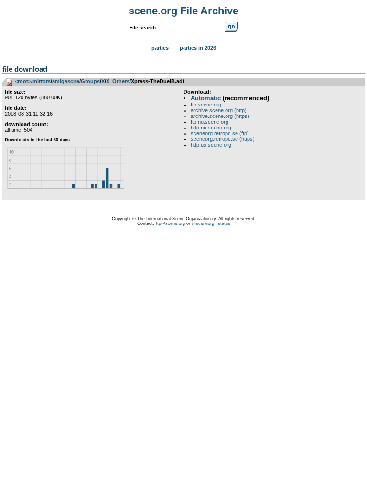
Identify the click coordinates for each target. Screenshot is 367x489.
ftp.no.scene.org (209, 122)
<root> (23, 81)
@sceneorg (203, 223)
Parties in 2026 (198, 48)
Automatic (206, 98)
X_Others (118, 81)
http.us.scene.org (211, 145)
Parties (160, 48)
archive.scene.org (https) (220, 116)
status (224, 223)
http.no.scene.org (211, 127)
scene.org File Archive (183, 11)
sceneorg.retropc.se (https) (223, 139)
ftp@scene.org (170, 223)
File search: (143, 27)
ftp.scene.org (206, 104)
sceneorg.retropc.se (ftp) (220, 133)
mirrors (41, 81)
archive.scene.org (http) (219, 110)
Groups (90, 81)
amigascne (65, 81)
